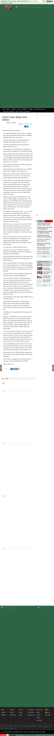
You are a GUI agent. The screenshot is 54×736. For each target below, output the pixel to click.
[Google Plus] (52, 1)
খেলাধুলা (31, 109)
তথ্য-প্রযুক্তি (39, 720)
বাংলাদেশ (7, 109)
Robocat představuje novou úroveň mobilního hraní (44, 248)
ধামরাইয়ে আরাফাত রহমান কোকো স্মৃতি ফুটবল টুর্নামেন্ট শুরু (44, 228)
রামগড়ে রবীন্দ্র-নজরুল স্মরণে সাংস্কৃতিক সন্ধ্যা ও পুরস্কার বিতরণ (44, 236)
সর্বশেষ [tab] (40, 221)
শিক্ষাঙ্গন (21, 712)
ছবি (48, 710)
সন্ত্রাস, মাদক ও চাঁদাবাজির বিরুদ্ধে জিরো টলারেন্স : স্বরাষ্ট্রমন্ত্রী (47, 268)
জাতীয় (2, 710)
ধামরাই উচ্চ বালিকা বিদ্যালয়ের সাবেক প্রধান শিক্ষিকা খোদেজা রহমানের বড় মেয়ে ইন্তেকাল (44, 224)
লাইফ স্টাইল (13, 715)
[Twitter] (50, 1)
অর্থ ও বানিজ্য (31, 712)
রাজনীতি (3, 712)
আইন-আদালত (31, 710)
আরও (44, 285)
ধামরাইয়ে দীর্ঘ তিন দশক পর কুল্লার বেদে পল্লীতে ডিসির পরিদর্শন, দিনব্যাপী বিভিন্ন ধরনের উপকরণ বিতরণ (44, 232)
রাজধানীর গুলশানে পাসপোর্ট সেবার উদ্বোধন (47, 276)
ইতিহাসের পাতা (31, 715)
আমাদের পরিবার (38, 109)
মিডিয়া (20, 715)
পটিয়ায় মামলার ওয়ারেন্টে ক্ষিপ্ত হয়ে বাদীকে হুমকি (43, 244)
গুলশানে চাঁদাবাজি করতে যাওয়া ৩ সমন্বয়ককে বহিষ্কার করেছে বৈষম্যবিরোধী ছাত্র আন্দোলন (47, 280)
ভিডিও (48, 712)
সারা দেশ (19, 109)
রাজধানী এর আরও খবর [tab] (43, 262)
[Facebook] (49, 1)
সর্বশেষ (44, 256)
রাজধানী (6, 378)
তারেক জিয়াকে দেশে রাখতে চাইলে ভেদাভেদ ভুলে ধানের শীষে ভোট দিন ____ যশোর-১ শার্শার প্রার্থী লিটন (47, 272)
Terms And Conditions (8, 111)
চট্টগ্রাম (13, 109)
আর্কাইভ (48, 715)
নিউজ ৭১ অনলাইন (11, 123)
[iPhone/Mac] (47, 1)
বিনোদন (12, 712)
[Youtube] (48, 1)
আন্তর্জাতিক (24, 109)
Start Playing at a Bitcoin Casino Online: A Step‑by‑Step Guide (43, 240)
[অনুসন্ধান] (43, 1)
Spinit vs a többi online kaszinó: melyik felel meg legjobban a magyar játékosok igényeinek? (43, 252)
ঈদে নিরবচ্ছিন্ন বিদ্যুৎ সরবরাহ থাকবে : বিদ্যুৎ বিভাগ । (47, 264)
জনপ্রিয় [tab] (48, 221)
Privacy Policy (19, 111)
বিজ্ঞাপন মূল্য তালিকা (39, 711)
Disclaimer (27, 111)
